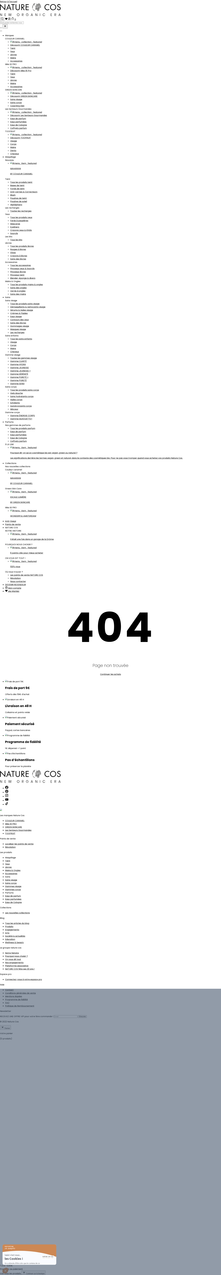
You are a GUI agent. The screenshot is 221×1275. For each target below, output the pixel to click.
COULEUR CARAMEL (14, 820)
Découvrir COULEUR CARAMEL (25, 45)
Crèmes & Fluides (19, 313)
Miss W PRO (11, 823)
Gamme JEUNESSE (19, 367)
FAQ (7, 1002)
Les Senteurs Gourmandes (18, 830)
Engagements (12, 929)
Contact (9, 989)
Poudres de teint (18, 198)
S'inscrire (82, 1016)
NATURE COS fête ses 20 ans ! (20, 969)
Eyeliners (14, 227)
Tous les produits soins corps (24, 390)
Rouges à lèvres (18, 249)
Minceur (14, 409)
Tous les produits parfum (22, 428)
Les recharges (17, 332)
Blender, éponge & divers (22, 278)
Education (10, 939)
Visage (13, 140)
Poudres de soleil (18, 201)
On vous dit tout (13, 959)
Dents (13, 150)
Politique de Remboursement (19, 1005)
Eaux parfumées (18, 121)
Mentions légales (13, 996)
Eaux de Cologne (18, 125)
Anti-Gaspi (10, 521)
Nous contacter (18, 581)
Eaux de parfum (18, 118)
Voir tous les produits (10, 1273)
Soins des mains (18, 294)
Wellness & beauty (14, 942)
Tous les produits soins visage (25, 303)
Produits (9, 926)
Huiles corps (16, 399)
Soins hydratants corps (22, 396)
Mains (13, 57)
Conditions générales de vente (20, 993)
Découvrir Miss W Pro (20, 70)
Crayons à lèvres (18, 255)
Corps (13, 144)
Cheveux (14, 153)
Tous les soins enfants (21, 338)
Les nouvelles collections (17, 912)
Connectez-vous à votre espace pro (23, 979)
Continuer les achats (110, 674)
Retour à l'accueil (8, 1)
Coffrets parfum (18, 128)
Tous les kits (16, 239)
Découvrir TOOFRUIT (20, 137)
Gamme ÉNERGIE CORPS (22, 415)
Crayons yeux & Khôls (21, 230)
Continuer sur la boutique (35, 1273)
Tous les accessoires (20, 265)
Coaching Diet (17, 105)
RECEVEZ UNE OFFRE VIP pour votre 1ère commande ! (26, 1016)
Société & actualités (15, 936)
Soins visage (16, 99)
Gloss (13, 252)
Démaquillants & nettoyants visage (27, 306)
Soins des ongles (18, 287)
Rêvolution (15, 578)
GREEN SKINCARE (13, 827)
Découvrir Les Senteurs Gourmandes (28, 115)
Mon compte (14, 588)
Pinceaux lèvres (18, 271)
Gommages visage (19, 326)
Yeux (12, 51)
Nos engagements (14, 962)
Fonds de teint (17, 188)
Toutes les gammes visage (23, 358)
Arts (7, 932)
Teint (12, 48)
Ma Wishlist (13, 591)
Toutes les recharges (20, 211)
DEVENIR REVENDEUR (15, 584)
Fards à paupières (19, 220)
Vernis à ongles (17, 290)
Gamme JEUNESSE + (20, 370)
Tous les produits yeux (21, 217)
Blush (12, 195)
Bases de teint (17, 185)
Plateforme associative (16, 965)
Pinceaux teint (17, 274)
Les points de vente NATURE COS (26, 575)
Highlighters (16, 204)
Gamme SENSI (17, 383)
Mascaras (15, 223)
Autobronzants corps (21, 406)
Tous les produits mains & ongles (26, 284)
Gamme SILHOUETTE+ (21, 418)
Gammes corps (13, 889)
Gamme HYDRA (18, 364)
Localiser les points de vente (19, 843)
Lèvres (13, 54)
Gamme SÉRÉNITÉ (19, 374)
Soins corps (16, 102)
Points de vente (13, 524)
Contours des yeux (19, 319)
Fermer (7, 1028)
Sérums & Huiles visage (21, 310)
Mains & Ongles (12, 870)
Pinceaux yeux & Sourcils (22, 268)
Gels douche (16, 393)
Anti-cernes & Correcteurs (23, 191)
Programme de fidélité (16, 999)
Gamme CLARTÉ (18, 361)
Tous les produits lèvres (22, 246)
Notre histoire (12, 953)
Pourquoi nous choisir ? (16, 956)
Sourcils (14, 233)
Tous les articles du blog (17, 923)
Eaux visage (16, 316)
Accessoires (16, 61)
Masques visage (18, 329)
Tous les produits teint (21, 182)
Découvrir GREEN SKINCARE (23, 96)
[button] (5, 1271)
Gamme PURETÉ (18, 380)
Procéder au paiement (11, 1268)
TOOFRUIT (10, 833)
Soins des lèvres (18, 259)
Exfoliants (15, 402)
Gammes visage (13, 886)
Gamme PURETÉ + (19, 377)
